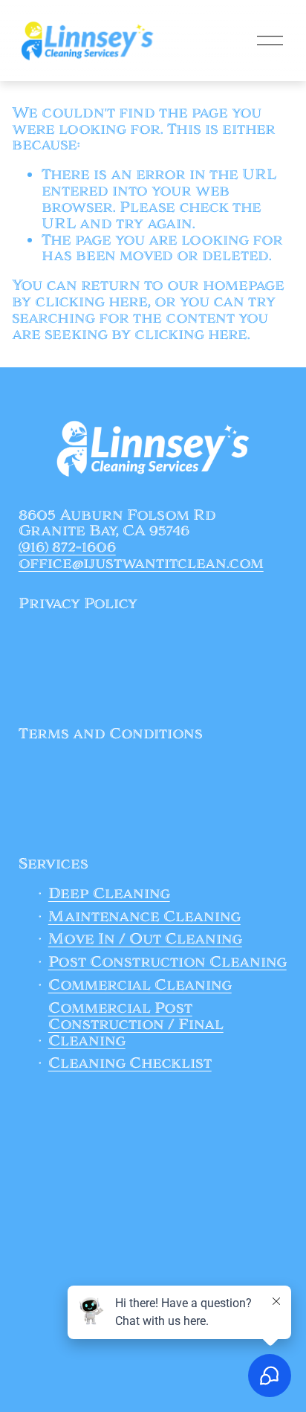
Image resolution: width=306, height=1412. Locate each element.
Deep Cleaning (109, 894)
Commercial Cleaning (140, 986)
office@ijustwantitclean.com (141, 564)
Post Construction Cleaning (167, 963)
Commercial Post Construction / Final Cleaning (136, 1025)
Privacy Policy (78, 604)
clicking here (91, 302)
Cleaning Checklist (130, 1064)
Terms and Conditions (111, 734)
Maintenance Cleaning (144, 917)
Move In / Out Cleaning (145, 940)
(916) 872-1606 (67, 548)
